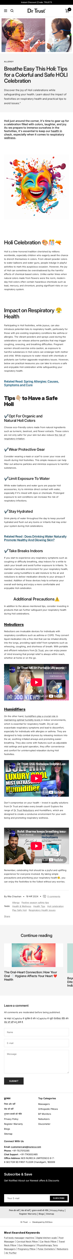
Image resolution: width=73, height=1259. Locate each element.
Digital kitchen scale (46, 1237)
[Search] (12, 10)
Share (7, 916)
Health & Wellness (21, 906)
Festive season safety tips (35, 902)
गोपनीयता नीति (59, 1018)
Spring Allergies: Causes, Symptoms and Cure (31, 383)
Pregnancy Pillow (27, 1249)
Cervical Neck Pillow (27, 1241)
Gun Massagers (26, 1245)
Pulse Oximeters (46, 1249)
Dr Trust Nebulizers (24, 810)
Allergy (9, 61)
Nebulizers (44, 1119)
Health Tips (39, 906)
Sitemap (8, 1133)
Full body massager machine (19, 1237)
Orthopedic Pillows (48, 1109)
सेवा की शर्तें (8, 1022)
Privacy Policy (11, 1119)
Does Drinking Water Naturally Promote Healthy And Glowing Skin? (35, 538)
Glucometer (44, 1124)
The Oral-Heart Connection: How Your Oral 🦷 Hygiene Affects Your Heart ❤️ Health (30, 975)
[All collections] (34, 1237)
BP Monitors (44, 1113)
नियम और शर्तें (9, 1104)
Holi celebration (55, 906)
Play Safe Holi (19, 910)
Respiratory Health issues (42, 910)
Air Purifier (11, 1253)
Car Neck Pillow (48, 1241)
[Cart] (67, 10)
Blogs (7, 1128)
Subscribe (59, 1198)
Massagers (44, 1104)
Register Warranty (13, 1124)
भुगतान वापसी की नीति (13, 1113)
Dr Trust (38, 650)
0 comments (53, 896)
